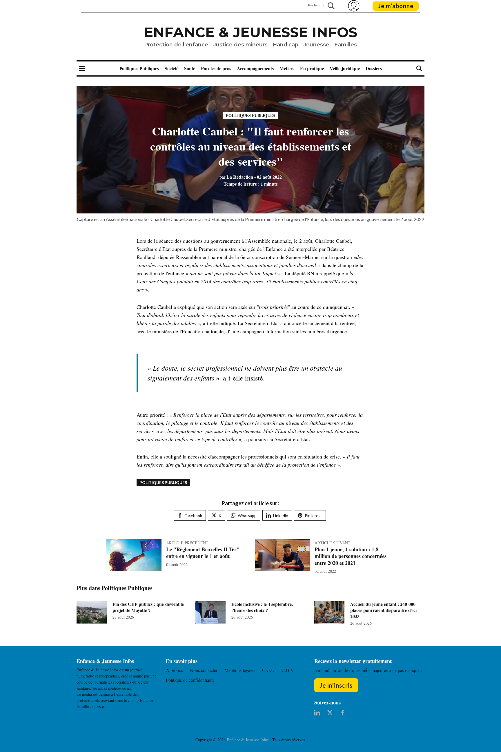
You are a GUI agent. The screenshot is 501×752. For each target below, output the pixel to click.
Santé (189, 68)
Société (171, 68)
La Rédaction (236, 176)
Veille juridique (345, 68)
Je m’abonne (395, 5)
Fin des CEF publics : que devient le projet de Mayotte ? (148, 607)
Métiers (286, 68)
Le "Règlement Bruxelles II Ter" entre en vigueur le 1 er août (202, 553)
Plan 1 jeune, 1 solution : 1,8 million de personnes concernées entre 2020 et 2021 (350, 556)
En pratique (312, 68)
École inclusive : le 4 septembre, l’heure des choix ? (262, 607)
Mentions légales (239, 670)
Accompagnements (255, 68)
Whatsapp (247, 515)
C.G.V (288, 670)
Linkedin (280, 515)
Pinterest (313, 515)
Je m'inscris (336, 685)
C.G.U (268, 670)
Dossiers (374, 68)
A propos (174, 670)
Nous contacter (203, 670)
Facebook (193, 515)
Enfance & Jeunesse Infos (250, 32)
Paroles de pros (216, 68)
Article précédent (187, 543)
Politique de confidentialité (190, 680)
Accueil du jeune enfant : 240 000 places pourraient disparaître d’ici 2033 (383, 610)
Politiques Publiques (139, 68)
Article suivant (333, 543)
